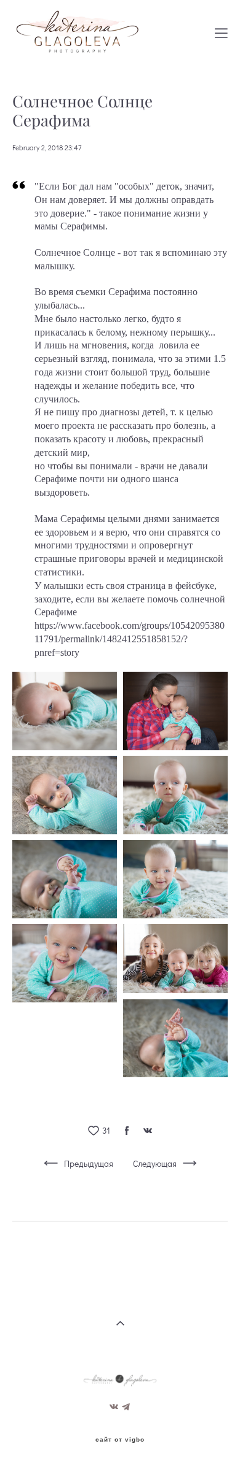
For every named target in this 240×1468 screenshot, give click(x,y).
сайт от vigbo (120, 1440)
